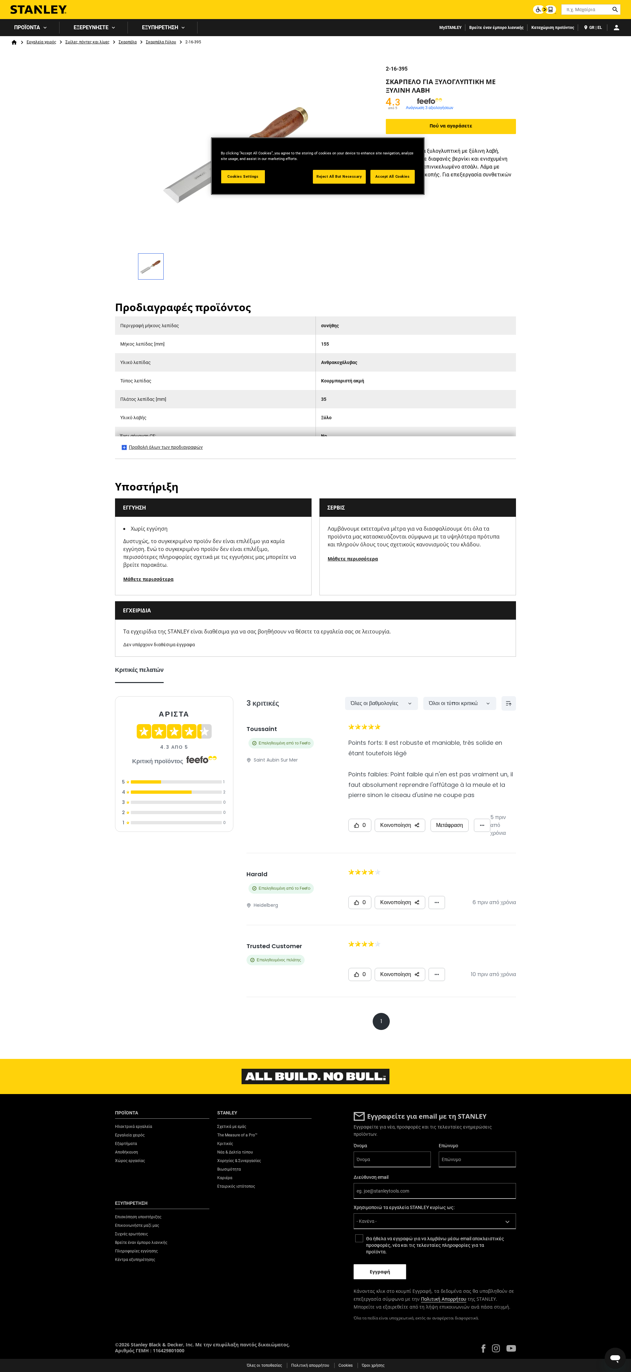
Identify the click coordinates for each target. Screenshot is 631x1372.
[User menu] (616, 28)
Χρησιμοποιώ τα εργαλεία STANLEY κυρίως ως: (404, 1207)
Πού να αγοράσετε (451, 126)
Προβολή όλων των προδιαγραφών (166, 447)
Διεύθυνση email (371, 1177)
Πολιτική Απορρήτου (443, 1299)
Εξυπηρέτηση (160, 27)
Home (14, 42)
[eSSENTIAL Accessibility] (544, 9)
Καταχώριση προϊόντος (552, 27)
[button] (483, 1348)
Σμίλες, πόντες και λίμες (87, 42)
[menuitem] (29, 27)
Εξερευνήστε (91, 27)
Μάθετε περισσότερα (148, 579)
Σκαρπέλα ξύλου (161, 42)
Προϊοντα (27, 27)
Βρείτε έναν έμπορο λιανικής (496, 27)
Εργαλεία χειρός (41, 42)
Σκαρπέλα (128, 42)
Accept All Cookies (392, 176)
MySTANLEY (450, 27)
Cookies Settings (242, 176)
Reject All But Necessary (339, 176)
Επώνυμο (448, 1145)
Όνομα (360, 1145)
